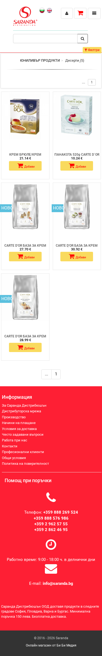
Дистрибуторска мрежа (21, 411)
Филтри (93, 50)
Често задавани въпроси (23, 434)
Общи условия (14, 458)
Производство (14, 417)
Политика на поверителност (25, 464)
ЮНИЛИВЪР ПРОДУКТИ (40, 60)
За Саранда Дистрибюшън (24, 405)
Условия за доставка (19, 429)
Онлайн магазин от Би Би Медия (51, 645)
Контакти (9, 446)
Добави (29, 166)
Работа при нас (14, 440)
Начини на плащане (19, 423)
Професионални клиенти (23, 452)
